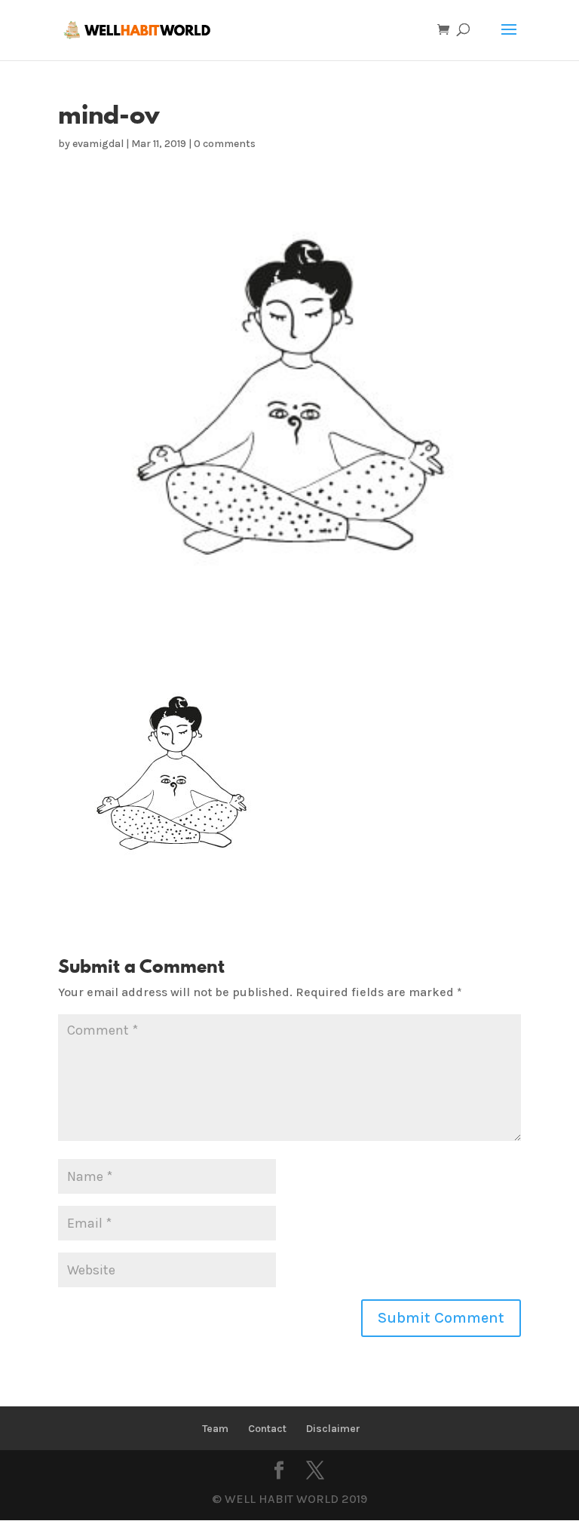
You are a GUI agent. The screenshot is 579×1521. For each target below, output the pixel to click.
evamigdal (98, 143)
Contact (267, 1428)
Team (215, 1428)
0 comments (225, 143)
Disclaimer (333, 1428)
